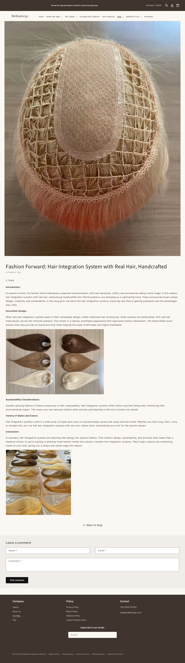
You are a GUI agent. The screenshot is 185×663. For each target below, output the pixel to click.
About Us (17, 611)
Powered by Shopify (38, 654)
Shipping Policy (73, 615)
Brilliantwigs (25, 654)
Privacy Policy (72, 607)
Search (16, 607)
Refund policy (54, 654)
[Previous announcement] (8, 5)
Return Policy (72, 611)
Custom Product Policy (76, 620)
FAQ (14, 620)
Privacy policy (68, 654)
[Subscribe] (114, 635)
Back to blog (94, 525)
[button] (166, 5)
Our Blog (16, 615)
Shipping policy (98, 654)
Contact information (115, 654)
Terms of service (82, 654)
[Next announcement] (142, 5)
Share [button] (11, 280)
